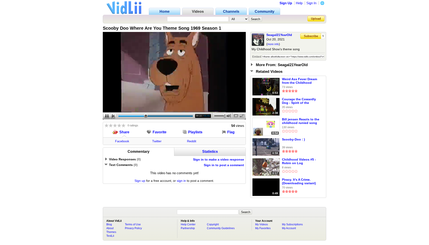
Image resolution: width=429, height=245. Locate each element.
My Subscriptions (292, 224)
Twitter (157, 141)
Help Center (188, 224)
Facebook (122, 141)
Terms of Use (133, 224)
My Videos (261, 224)
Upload (316, 18)
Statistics (210, 151)
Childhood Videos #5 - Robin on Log (299, 161)
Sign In (311, 3)
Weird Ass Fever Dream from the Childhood (299, 80)
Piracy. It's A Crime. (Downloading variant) (299, 181)
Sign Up (286, 3)
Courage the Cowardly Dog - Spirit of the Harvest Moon (299, 101)
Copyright (213, 224)
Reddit (191, 141)
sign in (181, 180)
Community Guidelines (221, 228)
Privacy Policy (133, 228)
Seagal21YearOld (279, 35)
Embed (256, 56)
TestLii (110, 235)
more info (273, 44)
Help (299, 3)
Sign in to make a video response (218, 159)
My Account (289, 228)
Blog (109, 224)
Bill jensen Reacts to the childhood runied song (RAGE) (300, 121)
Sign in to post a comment (224, 165)
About (110, 228)
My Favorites (263, 228)
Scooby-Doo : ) (293, 139)
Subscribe (311, 36)
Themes (111, 232)
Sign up (140, 180)
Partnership (188, 228)
